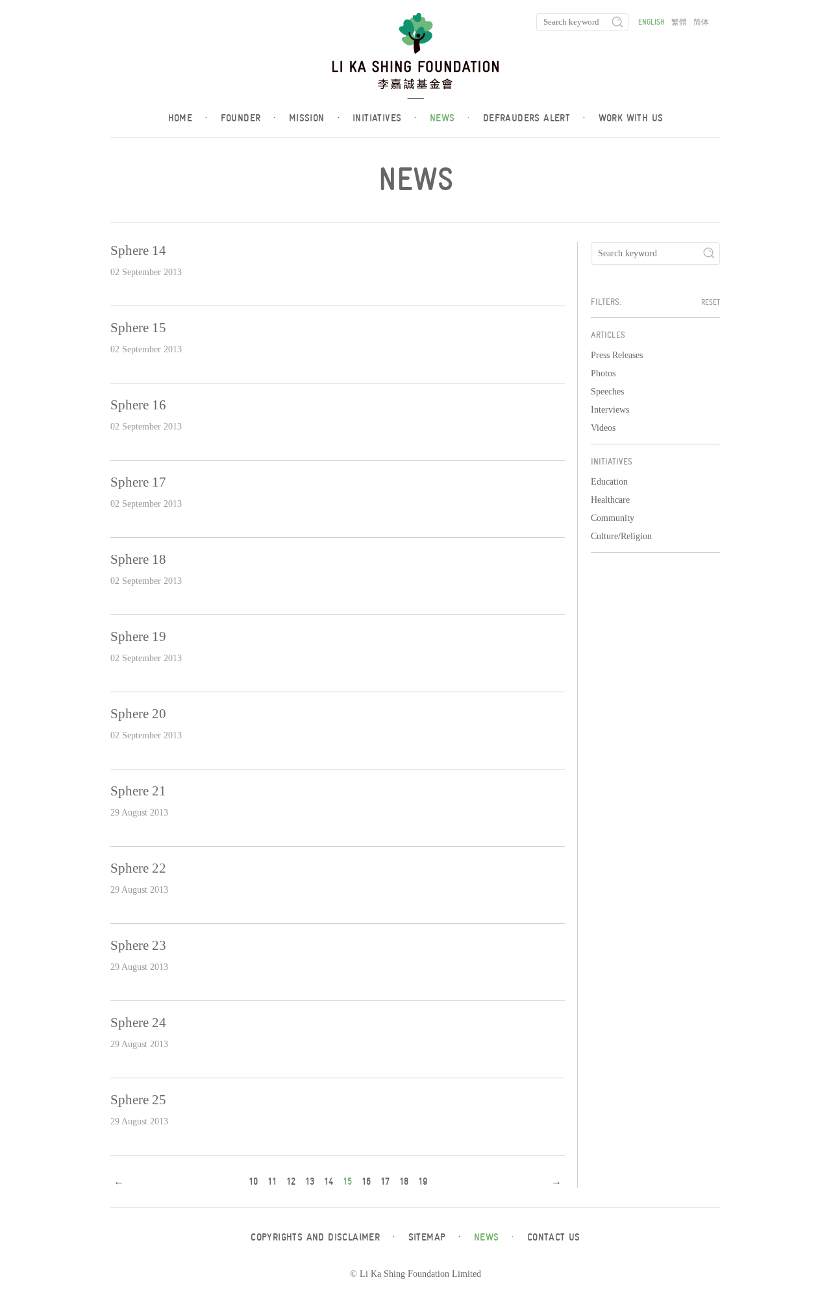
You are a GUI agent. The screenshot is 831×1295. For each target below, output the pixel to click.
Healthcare (610, 500)
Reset (710, 302)
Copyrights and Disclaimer (323, 1237)
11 (272, 1181)
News (450, 118)
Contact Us (553, 1237)
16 (366, 1181)
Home (188, 118)
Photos (603, 373)
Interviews (610, 410)
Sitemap (434, 1237)
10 (253, 1181)
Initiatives (385, 118)
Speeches (607, 391)
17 (385, 1181)
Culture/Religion (621, 536)
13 (309, 1181)
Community (612, 518)
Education (609, 482)
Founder (248, 118)
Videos (603, 428)
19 (422, 1181)
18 (403, 1181)
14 (328, 1181)
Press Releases (617, 355)
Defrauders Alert (534, 118)
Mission (314, 118)
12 (290, 1181)
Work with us (631, 118)
